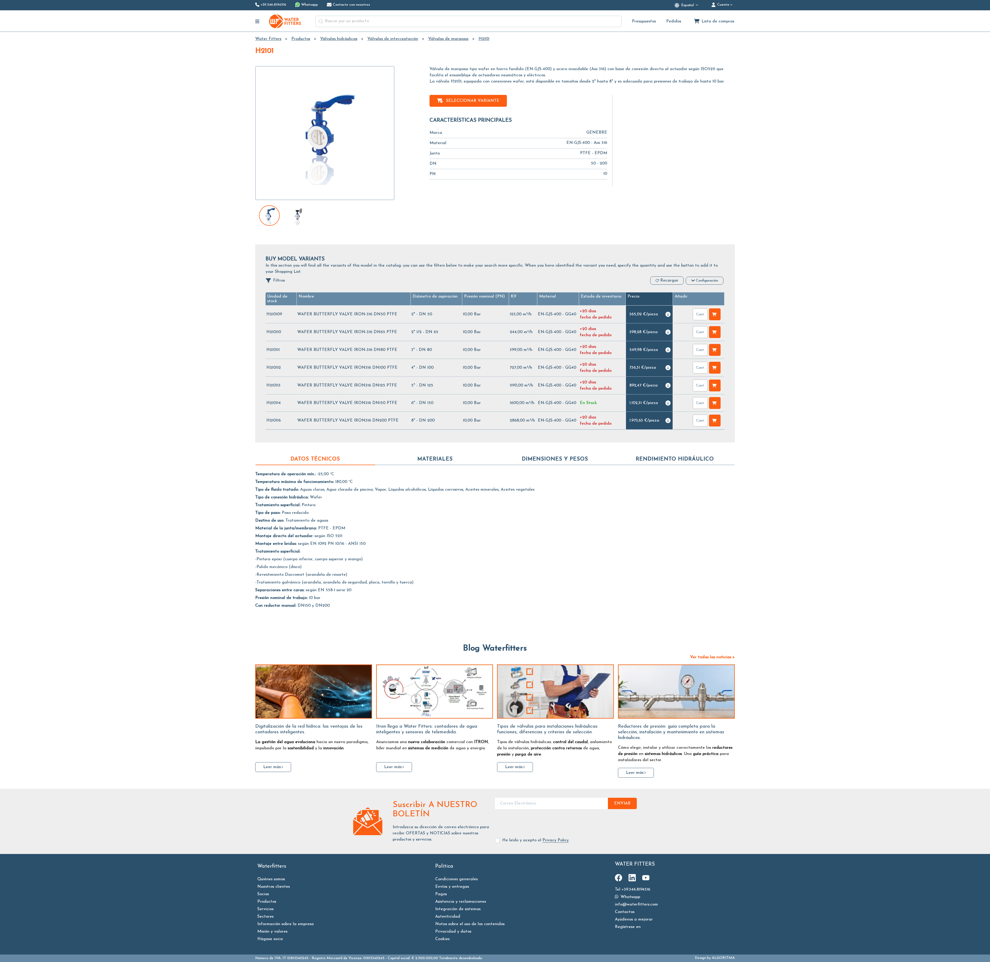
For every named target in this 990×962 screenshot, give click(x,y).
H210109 (274, 314)
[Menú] (257, 21)
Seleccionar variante (472, 101)
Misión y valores (272, 932)
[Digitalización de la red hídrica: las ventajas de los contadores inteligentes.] (313, 691)
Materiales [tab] (435, 459)
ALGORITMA (723, 958)
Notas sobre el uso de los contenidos (470, 924)
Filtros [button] (279, 280)
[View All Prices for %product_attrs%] (668, 314)
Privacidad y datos (453, 932)
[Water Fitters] (285, 21)
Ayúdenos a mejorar (634, 919)
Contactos (624, 912)
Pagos (441, 894)
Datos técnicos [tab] (315, 459)
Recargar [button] (669, 280)
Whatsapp (629, 897)
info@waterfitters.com (636, 904)
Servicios (265, 909)
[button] (435, 297)
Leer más (272, 767)
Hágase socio (270, 939)
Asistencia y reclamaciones (460, 902)
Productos (266, 902)
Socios (263, 894)
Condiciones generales (456, 879)
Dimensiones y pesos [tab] (555, 459)
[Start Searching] (321, 21)
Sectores (265, 917)
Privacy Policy (555, 840)
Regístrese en (628, 927)
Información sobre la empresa (285, 924)
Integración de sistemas (458, 909)
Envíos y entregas (452, 887)
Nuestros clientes (273, 887)
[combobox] (469, 21)
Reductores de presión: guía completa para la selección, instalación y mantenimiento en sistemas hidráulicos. (671, 732)
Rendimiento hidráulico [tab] (675, 459)
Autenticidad (447, 917)
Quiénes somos (271, 879)
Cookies (442, 939)
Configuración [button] (707, 281)
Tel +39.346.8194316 (632, 889)
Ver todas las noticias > (712, 657)
